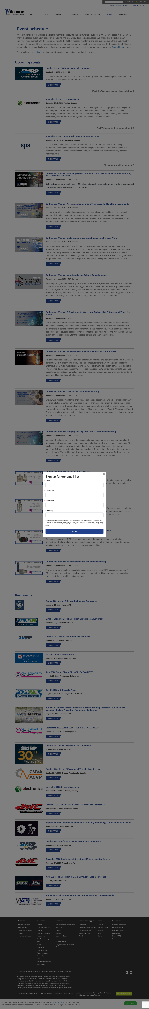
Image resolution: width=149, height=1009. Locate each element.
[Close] (104, 474)
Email (48, 480)
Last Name (50, 500)
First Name (50, 490)
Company (49, 510)
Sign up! (75, 531)
